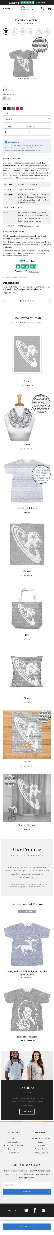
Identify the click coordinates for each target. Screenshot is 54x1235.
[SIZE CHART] (9, 127)
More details (38, 238)
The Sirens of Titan (27, 20)
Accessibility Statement (13, 1145)
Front (27, 78)
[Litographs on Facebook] (35, 1210)
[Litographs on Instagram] (43, 1210)
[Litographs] (27, 8)
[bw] (4, 108)
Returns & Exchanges (41, 1138)
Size (5, 127)
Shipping (13, 232)
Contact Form (41, 1149)
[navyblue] (9, 108)
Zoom (20, 78)
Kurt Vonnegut (27, 24)
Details (12, 159)
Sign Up (27, 1192)
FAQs (40, 1142)
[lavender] (22, 108)
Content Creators (41, 1153)
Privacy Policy (13, 1153)
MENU (6, 8)
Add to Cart (27, 1227)
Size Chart (40, 1145)
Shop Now (27, 1112)
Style (5, 113)
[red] (17, 108)
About (13, 1138)
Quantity (31, 126)
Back (33, 78)
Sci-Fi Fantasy (27, 911)
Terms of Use (13, 1149)
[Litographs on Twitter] (26, 1210)
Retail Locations (13, 1142)
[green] (13, 108)
